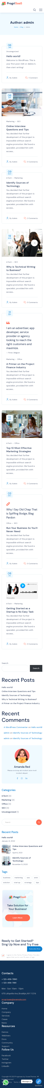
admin (14, 78)
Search (5, 663)
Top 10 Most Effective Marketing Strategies (19, 449)
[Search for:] (22, 822)
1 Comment (33, 78)
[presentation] (9, 243)
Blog (21, 27)
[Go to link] (38, 1081)
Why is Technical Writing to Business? (20, 268)
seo (28, 877)
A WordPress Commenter (16, 727)
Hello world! (13, 56)
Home (16, 27)
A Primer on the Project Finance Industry (20, 365)
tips (37, 882)
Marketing (10, 121)
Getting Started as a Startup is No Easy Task (20, 610)
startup (17, 882)
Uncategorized (12, 51)
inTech (9, 178)
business (6, 877)
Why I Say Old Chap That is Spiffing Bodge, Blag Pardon (21, 513)
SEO (19, 121)
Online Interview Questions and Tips (17, 128)
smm (36, 877)
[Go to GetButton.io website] (38, 1085)
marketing (19, 877)
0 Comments (32, 162)
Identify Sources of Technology (17, 184)
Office (19, 359)
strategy (28, 882)
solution (6, 882)
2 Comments (32, 218)
